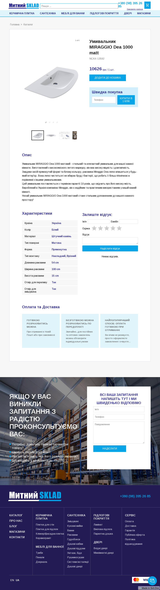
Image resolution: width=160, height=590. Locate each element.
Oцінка (86, 228)
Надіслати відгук (110, 248)
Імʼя (84, 221)
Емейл (114, 221)
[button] (45, 122)
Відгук (85, 234)
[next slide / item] (78, 82)
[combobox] (79, 5)
